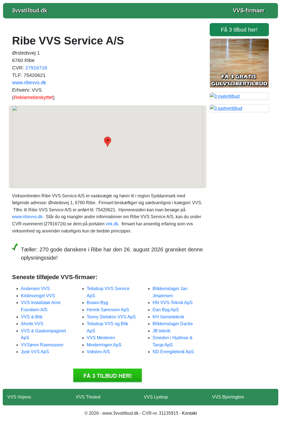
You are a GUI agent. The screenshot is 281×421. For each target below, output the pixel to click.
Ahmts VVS (32, 323)
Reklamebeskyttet (33, 97)
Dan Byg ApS (166, 309)
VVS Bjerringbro (228, 397)
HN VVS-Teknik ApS (173, 302)
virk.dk (112, 223)
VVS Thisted (88, 397)
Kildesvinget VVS (38, 295)
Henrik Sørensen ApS (108, 309)
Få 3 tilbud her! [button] (239, 30)
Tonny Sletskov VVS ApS (111, 317)
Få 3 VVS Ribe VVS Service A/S (107, 375)
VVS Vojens (19, 397)
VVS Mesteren (101, 337)
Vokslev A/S (98, 351)
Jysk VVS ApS (35, 351)
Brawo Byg (97, 302)
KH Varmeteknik (168, 317)
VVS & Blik (32, 317)
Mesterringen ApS (104, 345)
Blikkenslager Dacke (173, 323)
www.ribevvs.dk (29, 82)
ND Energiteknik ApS (173, 351)
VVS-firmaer (249, 10)
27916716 (36, 68)
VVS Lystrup (156, 397)
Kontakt (189, 413)
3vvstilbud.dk (29, 10)
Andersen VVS (35, 288)
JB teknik (161, 331)
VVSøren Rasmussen (42, 345)
